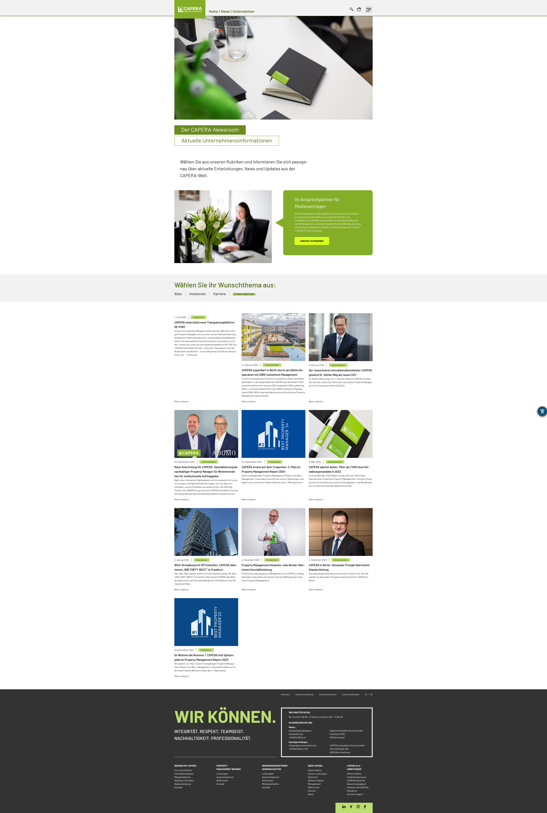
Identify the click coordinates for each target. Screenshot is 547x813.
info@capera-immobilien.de (302, 745)
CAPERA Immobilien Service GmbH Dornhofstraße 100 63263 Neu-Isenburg (347, 749)
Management (314, 784)
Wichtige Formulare (184, 780)
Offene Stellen (354, 773)
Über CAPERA (315, 765)
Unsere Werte (315, 770)
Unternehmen (272, 365)
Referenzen (222, 780)
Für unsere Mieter (183, 770)
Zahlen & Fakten (316, 780)
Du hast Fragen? (355, 794)
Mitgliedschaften (270, 784)
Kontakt (178, 787)
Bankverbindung (182, 784)
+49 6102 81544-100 (298, 748)
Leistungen (222, 773)
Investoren (198, 317)
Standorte (313, 777)
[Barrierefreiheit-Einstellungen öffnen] (542, 411)
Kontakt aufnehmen (311, 241)
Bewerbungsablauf (356, 784)
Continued (192, 354)
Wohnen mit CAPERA (185, 765)
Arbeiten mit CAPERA (358, 787)
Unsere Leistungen (317, 773)
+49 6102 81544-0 (297, 737)
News (311, 794)
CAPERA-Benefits (356, 780)
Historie (312, 790)
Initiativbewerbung (356, 777)
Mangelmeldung (182, 777)
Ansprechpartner (225, 777)
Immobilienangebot (184, 773)
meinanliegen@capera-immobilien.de (300, 732)
